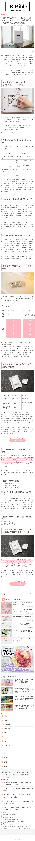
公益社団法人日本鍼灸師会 (9, 817)
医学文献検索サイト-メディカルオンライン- (14, 828)
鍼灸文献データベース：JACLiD (10, 823)
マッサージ (7, 745)
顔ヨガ (5, 766)
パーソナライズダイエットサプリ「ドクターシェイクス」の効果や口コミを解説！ (18, 808)
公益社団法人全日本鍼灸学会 (9, 819)
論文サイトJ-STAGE (7, 824)
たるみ (5, 720)
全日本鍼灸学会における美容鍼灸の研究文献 (14, 826)
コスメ (5, 737)
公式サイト (17, 440)
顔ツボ (4, 777)
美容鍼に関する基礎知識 (8, 814)
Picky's (29, 828)
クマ (5, 732)
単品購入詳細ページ (13, 328)
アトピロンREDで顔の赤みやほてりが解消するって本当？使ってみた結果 (18, 802)
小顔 (5, 753)
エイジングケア (8, 728)
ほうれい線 (7, 724)
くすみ (5, 716)
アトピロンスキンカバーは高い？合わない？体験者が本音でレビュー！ (18, 789)
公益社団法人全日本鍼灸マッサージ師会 (13, 821)
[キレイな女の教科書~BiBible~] (17, 11)
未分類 (3, 14)
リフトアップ (7, 749)
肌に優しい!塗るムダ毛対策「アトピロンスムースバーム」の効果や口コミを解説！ (18, 783)
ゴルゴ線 (29, 772)
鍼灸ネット (4, 816)
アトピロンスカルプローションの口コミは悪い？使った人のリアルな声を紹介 (18, 796)
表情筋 (5, 762)
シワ (5, 741)
